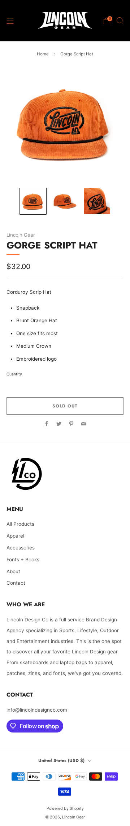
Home (43, 53)
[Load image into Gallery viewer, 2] (64, 201)
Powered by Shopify (65, 808)
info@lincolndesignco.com (36, 710)
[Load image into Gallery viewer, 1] (33, 201)
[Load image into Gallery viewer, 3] (96, 201)
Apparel (15, 536)
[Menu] (10, 20)
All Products (20, 524)
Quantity (14, 374)
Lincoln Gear (20, 235)
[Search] (120, 20)
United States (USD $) (61, 760)
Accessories (20, 548)
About (13, 571)
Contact (15, 583)
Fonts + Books (22, 559)
